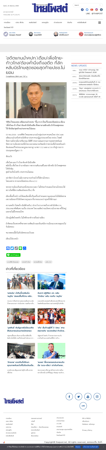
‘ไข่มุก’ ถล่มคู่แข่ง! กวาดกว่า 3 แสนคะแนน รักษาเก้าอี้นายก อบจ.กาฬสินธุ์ (89, 89)
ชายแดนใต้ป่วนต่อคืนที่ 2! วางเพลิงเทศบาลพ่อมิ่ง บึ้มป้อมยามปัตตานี (89, 83)
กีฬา (32, 424)
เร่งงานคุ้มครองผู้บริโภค (92, 35)
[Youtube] (91, 9)
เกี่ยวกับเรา (85, 421)
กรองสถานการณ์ (36, 418)
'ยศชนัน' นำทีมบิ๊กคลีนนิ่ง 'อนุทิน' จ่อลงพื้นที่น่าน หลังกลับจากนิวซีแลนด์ (19, 296)
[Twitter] (87, 9)
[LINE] (83, 405)
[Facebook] (82, 9)
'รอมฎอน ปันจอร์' (15, 35)
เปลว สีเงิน (20, 22)
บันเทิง (69, 22)
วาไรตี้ (33, 421)
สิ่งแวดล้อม (34, 436)
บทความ (8, 427)
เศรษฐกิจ (45, 22)
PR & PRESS (86, 418)
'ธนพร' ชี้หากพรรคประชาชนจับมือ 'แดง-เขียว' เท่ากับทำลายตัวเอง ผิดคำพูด (51, 365)
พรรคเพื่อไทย (38, 262)
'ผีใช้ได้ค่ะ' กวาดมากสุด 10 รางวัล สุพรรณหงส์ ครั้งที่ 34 (89, 95)
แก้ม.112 (48, 262)
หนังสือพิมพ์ (81, 22)
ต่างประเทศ (58, 22)
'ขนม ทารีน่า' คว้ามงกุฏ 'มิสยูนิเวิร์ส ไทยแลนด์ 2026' (88, 71)
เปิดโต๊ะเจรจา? (64, 35)
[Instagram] (96, 9)
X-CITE (59, 424)
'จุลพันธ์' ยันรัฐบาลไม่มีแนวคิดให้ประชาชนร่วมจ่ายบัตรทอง (20, 329)
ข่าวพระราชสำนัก (11, 433)
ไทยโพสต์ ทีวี (8, 27)
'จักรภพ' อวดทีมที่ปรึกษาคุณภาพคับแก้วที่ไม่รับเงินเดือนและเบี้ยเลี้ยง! (21, 365)
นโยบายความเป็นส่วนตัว (90, 447)
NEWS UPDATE (79, 65)
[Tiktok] (101, 9)
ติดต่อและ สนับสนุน (88, 424)
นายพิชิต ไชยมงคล (13, 262)
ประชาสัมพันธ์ (35, 430)
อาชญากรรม (61, 421)
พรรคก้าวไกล (26, 262)
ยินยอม (78, 447)
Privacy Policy (87, 430)
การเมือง (7, 22)
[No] (103, 447)
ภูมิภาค (33, 433)
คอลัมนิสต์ (32, 22)
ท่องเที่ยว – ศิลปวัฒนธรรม (40, 427)
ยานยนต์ (59, 427)
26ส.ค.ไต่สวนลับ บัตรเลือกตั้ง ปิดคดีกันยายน (89, 77)
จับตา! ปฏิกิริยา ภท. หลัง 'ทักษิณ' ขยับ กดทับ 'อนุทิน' (50, 294)
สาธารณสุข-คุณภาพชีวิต (64, 429)
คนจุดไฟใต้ (38, 35)
